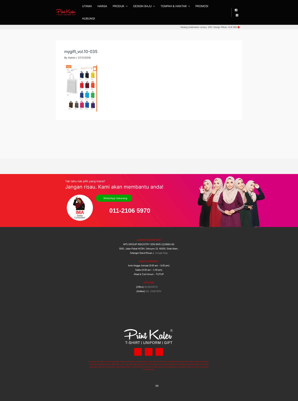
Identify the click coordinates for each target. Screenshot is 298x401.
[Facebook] (236, 10)
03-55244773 (151, 287)
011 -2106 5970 (153, 291)
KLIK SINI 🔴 (234, 27)
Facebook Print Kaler (112, 361)
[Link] (159, 352)
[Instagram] (237, 15)
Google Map (161, 253)
